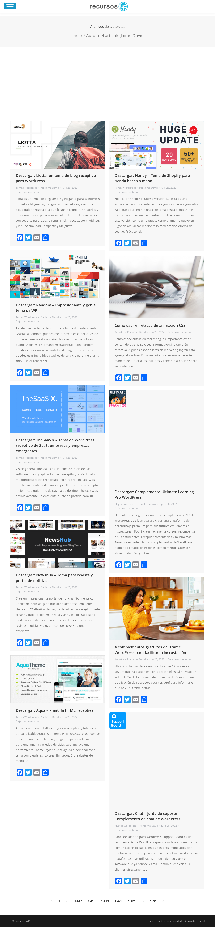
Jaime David (123, 27)
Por (49, 187)
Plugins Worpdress (125, 504)
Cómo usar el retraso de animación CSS (150, 325)
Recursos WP (22, 921)
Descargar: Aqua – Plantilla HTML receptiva (54, 710)
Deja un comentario (27, 192)
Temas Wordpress (26, 187)
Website (119, 332)
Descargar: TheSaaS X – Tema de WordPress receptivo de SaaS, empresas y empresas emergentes (55, 445)
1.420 (118, 901)
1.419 (105, 901)
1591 (153, 901)
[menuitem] (150, 921)
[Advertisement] (107, 78)
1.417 (78, 901)
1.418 (91, 901)
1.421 (132, 901)
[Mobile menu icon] (10, 6)
